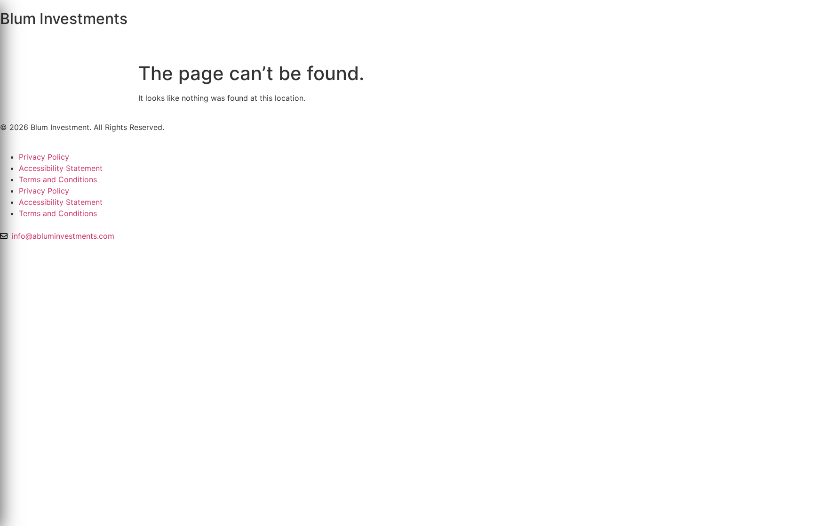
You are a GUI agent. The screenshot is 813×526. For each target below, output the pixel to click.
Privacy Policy (44, 157)
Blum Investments (64, 18)
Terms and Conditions (58, 179)
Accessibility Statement (61, 168)
